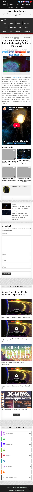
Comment (5, 233)
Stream (17, 4)
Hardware (17, 31)
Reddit (24, 52)
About (4, 4)
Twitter (6, 52)
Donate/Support (26, 4)
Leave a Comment (24, 49)
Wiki (17, 7)
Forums (22, 7)
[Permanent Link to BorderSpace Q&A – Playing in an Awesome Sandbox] (24, 172)
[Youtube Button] (24, 2)
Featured (4, 31)
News (5, 23)
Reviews (19, 23)
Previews (12, 23)
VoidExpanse (18, 198)
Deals (11, 31)
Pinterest (19, 52)
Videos (26, 27)
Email (4, 261)
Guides (20, 27)
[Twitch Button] (26, 2)
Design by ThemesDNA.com (16, 490)
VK (29, 52)
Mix (22, 54)
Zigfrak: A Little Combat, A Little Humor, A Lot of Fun (9, 162)
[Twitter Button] (19, 2)
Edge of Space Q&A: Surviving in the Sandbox (9, 179)
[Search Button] (31, 2)
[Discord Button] (28, 2)
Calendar (11, 7)
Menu (4, 1)
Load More (16, 415)
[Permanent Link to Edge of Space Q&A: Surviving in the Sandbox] (9, 172)
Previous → (15, 211)
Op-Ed (6, 27)
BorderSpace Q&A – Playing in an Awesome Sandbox (24, 180)
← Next (14, 204)
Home (3, 37)
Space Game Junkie (16, 11)
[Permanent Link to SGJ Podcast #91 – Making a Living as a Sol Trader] (24, 154)
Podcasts (26, 23)
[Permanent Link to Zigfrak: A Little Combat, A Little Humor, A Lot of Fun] (9, 154)
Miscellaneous (27, 31)
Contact (11, 4)
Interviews (13, 27)
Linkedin (17, 54)
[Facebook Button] (22, 2)
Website (4, 267)
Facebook (12, 52)
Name (4, 254)
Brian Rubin (8, 49)
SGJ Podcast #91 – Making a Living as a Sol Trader (24, 162)
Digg (12, 54)
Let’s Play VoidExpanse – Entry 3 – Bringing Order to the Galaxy (16, 43)
